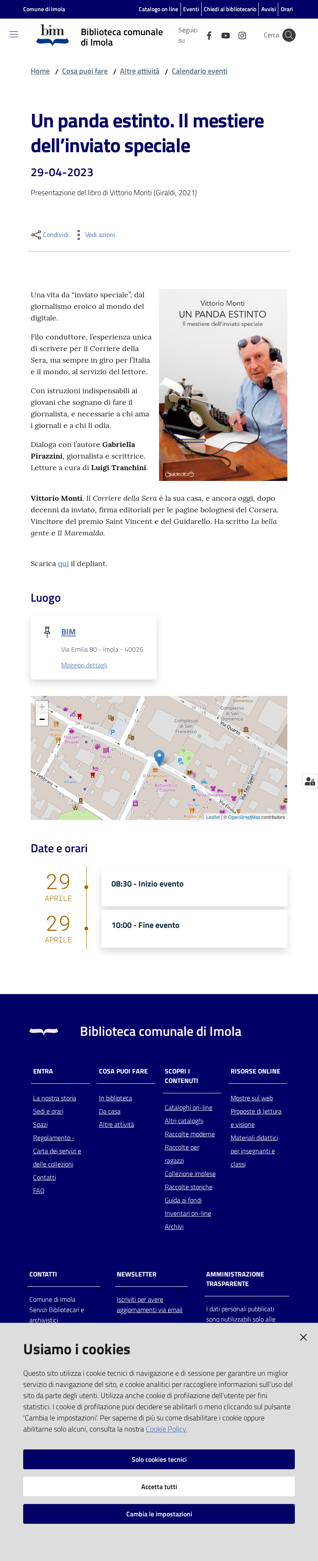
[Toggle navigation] (14, 34)
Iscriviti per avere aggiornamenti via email (150, 1304)
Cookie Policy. (167, 1428)
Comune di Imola (44, 9)
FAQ (39, 1190)
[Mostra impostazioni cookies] (310, 781)
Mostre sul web (252, 1098)
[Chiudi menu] (288, 16)
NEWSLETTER (137, 1274)
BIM (68, 631)
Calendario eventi (199, 70)
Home (40, 70)
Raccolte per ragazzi (182, 1153)
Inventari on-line (188, 1213)
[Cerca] (289, 35)
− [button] (42, 719)
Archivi (174, 1226)
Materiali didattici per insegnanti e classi (254, 1151)
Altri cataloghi (184, 1121)
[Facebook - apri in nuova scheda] (206, 35)
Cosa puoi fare (85, 70)
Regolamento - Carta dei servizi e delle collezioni (57, 1151)
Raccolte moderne (190, 1134)
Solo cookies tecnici (159, 1459)
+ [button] (42, 707)
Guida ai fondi (183, 1200)
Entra (43, 1071)
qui (63, 563)
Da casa (109, 1111)
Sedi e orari (48, 1111)
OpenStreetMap (244, 816)
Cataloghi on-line (188, 1107)
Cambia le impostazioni (159, 1514)
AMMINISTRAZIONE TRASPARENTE (235, 1278)
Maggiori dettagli (84, 665)
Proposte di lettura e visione (256, 1117)
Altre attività (139, 70)
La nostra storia (54, 1098)
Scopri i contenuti (181, 1075)
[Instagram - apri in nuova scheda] (239, 35)
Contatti (44, 1177)
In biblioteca (115, 1098)
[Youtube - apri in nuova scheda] (222, 35)
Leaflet (213, 816)
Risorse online (255, 1071)
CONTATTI (43, 1274)
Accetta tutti (159, 1487)
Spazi (40, 1124)
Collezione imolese (190, 1174)
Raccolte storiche (188, 1187)
